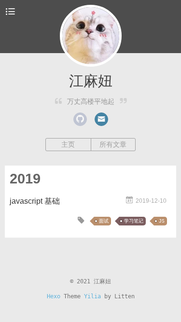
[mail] (101, 119)
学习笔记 (133, 221)
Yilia (92, 296)
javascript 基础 (35, 201)
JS (162, 221)
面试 (104, 221)
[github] (80, 119)
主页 (68, 144)
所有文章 (112, 144)
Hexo (53, 296)
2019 (25, 178)
